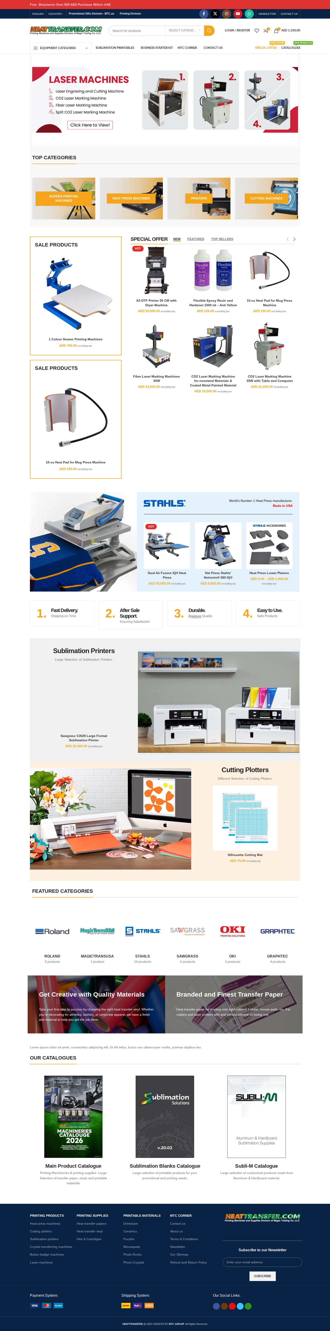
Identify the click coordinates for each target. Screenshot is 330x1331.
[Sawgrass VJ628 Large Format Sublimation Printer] (83, 699)
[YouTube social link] (237, 13)
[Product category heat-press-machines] (131, 199)
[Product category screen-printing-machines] (63, 199)
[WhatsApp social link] (249, 13)
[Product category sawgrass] (187, 938)
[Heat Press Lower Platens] (269, 545)
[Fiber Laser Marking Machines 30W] (157, 346)
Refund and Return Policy (188, 1262)
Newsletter (177, 1247)
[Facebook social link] (203, 13)
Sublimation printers (44, 1239)
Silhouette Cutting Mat (245, 855)
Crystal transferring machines (51, 1247)
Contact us (178, 1223)
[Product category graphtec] (277, 938)
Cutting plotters (41, 1231)
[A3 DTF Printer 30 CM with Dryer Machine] (157, 270)
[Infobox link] (62, 613)
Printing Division (130, 13)
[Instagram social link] (226, 13)
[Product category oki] (232, 938)
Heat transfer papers (91, 1223)
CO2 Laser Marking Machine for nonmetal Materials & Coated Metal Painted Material (213, 381)
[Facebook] (216, 1306)
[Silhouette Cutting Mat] (245, 818)
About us (176, 1231)
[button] (36, 100)
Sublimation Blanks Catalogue (165, 1166)
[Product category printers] (198, 199)
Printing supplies (92, 1215)
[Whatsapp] (248, 1306)
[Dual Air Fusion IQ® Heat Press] (167, 545)
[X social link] (215, 13)
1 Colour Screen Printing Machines (76, 339)
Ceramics (130, 1231)
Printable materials (142, 1215)
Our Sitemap (179, 1254)
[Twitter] (240, 1306)
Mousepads (131, 1247)
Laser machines (41, 1262)
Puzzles (128, 1239)
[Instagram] (224, 1306)
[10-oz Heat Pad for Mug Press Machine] (76, 417)
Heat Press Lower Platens (269, 573)
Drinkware (130, 1223)
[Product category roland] (52, 938)
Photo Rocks (132, 1254)
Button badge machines (47, 1254)
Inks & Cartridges (89, 1239)
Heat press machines (45, 1223)
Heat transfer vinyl (90, 1231)
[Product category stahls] (142, 938)
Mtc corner (181, 1215)
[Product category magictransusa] (97, 938)
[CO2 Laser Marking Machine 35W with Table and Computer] (270, 346)
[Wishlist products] (256, 30)
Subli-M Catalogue (256, 1166)
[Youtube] (232, 1306)
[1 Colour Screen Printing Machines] (76, 294)
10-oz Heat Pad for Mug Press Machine (75, 462)
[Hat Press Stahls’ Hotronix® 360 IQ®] (218, 545)
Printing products (47, 1215)
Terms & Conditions (184, 1239)
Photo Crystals (133, 1262)
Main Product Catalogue (73, 1166)
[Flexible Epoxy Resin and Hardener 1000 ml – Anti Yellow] (213, 270)
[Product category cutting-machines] (266, 199)
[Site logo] (66, 30)
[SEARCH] (209, 30)
